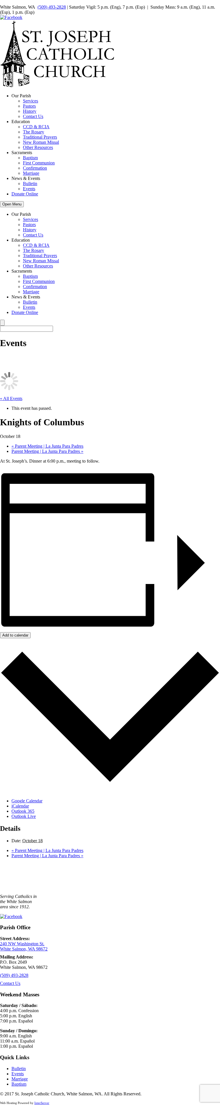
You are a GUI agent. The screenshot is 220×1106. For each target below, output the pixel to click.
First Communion (39, 162)
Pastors (29, 106)
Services (30, 100)
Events (29, 188)
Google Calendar (26, 800)
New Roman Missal (41, 142)
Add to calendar (15, 635)
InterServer (41, 1103)
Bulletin (30, 183)
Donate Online (24, 193)
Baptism (30, 157)
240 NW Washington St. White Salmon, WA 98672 (24, 946)
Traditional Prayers (40, 137)
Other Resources (38, 147)
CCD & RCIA (36, 126)
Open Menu (11, 204)
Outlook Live (23, 816)
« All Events (11, 398)
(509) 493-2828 (52, 7)
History (29, 111)
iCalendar (20, 806)
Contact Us (33, 116)
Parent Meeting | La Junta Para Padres (47, 446)
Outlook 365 (22, 811)
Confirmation (35, 168)
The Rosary (33, 131)
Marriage (31, 173)
